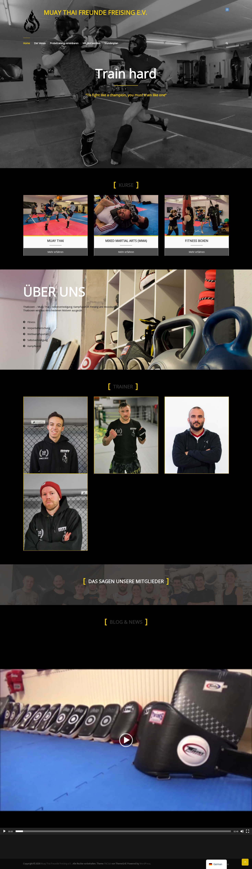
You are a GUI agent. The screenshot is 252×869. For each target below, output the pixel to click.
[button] (126, 740)
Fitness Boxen (196, 241)
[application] (126, 740)
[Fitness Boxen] (197, 215)
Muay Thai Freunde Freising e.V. (95, 12)
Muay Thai (55, 241)
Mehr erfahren (55, 252)
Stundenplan (111, 43)
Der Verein (40, 43)
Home (26, 43)
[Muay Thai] (55, 215)
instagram (227, 9)
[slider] (123, 831)
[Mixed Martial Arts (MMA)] (126, 215)
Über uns (54, 291)
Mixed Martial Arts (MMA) (126, 241)
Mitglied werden (91, 43)
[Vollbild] (247, 831)
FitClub (107, 863)
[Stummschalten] (242, 831)
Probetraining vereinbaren (64, 43)
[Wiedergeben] (4, 831)
